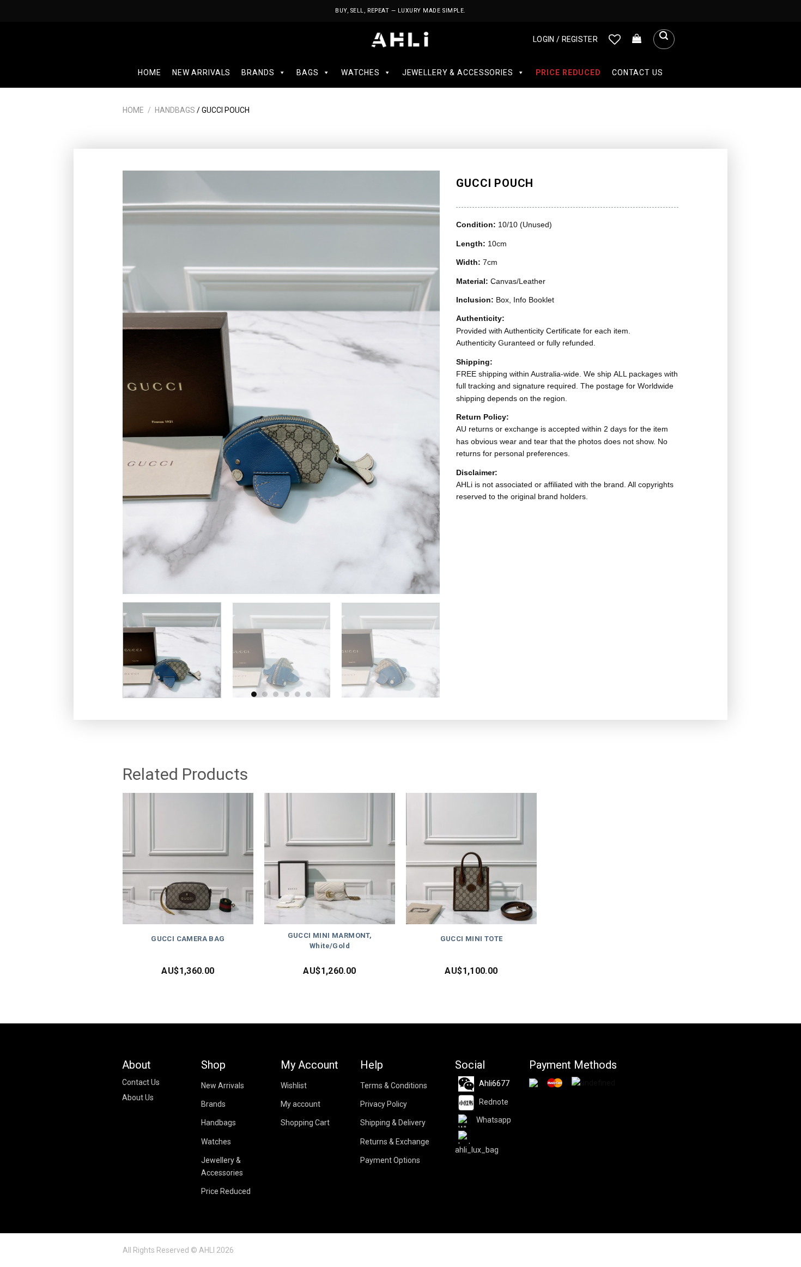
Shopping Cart (305, 1122)
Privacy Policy (383, 1104)
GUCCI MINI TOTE (471, 939)
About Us (138, 1097)
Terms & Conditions (393, 1085)
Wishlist (294, 1085)
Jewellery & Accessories (457, 72)
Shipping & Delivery (393, 1122)
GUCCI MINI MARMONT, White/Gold (330, 940)
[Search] (663, 39)
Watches (360, 72)
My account (300, 1104)
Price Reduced (568, 72)
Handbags (175, 110)
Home (149, 72)
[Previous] (143, 382)
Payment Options (390, 1160)
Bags (307, 72)
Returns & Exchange (394, 1141)
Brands (257, 72)
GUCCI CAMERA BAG (187, 939)
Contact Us (637, 72)
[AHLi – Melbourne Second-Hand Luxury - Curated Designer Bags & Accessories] (401, 40)
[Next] (420, 382)
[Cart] (637, 39)
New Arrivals (201, 72)
